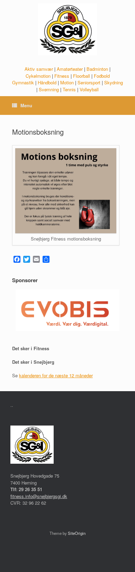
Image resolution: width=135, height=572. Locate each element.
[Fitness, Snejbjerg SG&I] (67, 29)
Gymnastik (23, 82)
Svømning (49, 89)
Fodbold (102, 76)
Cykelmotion (38, 76)
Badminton (97, 69)
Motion (67, 82)
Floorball (81, 76)
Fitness (61, 76)
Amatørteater (70, 69)
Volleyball (89, 89)
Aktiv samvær (39, 69)
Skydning (113, 82)
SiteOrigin (77, 533)
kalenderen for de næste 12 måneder (56, 375)
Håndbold (47, 82)
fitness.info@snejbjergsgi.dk (38, 496)
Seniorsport (89, 82)
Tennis (69, 89)
